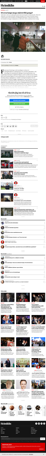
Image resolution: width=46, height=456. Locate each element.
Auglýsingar (33, 433)
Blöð (17, 433)
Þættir (17, 430)
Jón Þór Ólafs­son (18, 130)
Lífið (17, 429)
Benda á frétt (33, 431)
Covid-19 (6, 10)
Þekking (17, 427)
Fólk (2, 430)
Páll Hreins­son (24, 130)
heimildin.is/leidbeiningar (24, 109)
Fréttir (2, 427)
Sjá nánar (31, 454)
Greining (3, 10)
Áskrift (32, 427)
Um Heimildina (34, 430)
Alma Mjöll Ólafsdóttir (5, 59)
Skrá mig (42, 438)
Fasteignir (18, 431)
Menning (2, 431)
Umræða (2, 433)
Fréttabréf (33, 429)
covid (2, 130)
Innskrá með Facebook (20, 100)
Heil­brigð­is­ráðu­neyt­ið (11, 130)
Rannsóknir (3, 429)
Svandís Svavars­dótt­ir (31, 130)
